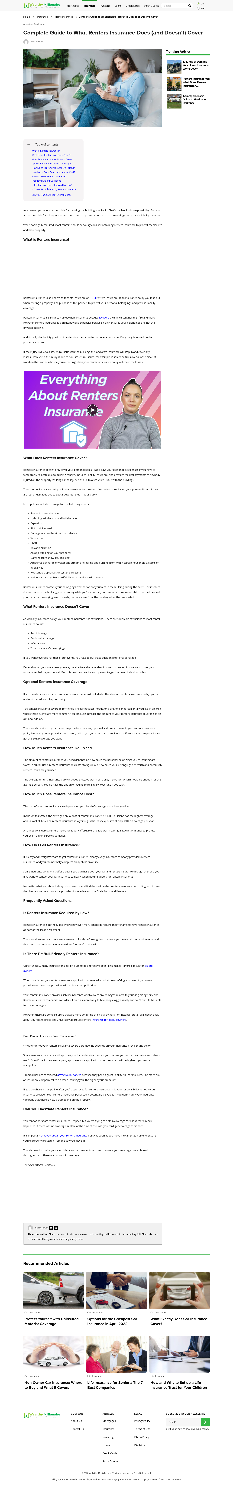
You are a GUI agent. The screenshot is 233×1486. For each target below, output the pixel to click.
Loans (106, 1445)
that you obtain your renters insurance (64, 1135)
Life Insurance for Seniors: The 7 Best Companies (115, 1385)
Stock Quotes (110, 1461)
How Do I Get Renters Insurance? (49, 176)
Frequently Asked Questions (47, 180)
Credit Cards (110, 1453)
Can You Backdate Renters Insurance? (51, 194)
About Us (76, 1421)
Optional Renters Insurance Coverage (51, 163)
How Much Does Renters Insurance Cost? (53, 172)
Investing (108, 1437)
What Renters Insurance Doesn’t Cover (52, 159)
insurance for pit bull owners (109, 1019)
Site (202, 3)
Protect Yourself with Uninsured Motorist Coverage (51, 1321)
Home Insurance (64, 17)
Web (203, 8)
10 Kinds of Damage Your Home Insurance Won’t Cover (196, 65)
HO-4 (93, 298)
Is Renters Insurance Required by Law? (52, 185)
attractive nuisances (69, 1075)
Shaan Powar (37, 41)
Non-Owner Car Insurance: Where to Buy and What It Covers (53, 1385)
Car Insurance (32, 1312)
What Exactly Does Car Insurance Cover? (178, 1321)
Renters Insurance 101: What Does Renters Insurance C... (196, 82)
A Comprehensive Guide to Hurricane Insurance (194, 99)
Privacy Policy (142, 1421)
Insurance (42, 17)
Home (26, 17)
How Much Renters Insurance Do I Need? (53, 167)
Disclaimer (140, 1445)
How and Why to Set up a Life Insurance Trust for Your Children (178, 1385)
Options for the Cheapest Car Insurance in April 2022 (112, 1321)
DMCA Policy (141, 1437)
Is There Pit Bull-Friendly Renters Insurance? (55, 189)
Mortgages (109, 1421)
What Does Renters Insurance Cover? (51, 154)
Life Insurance (95, 1376)
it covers (104, 317)
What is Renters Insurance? (46, 150)
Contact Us (77, 1429)
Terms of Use (142, 1429)
